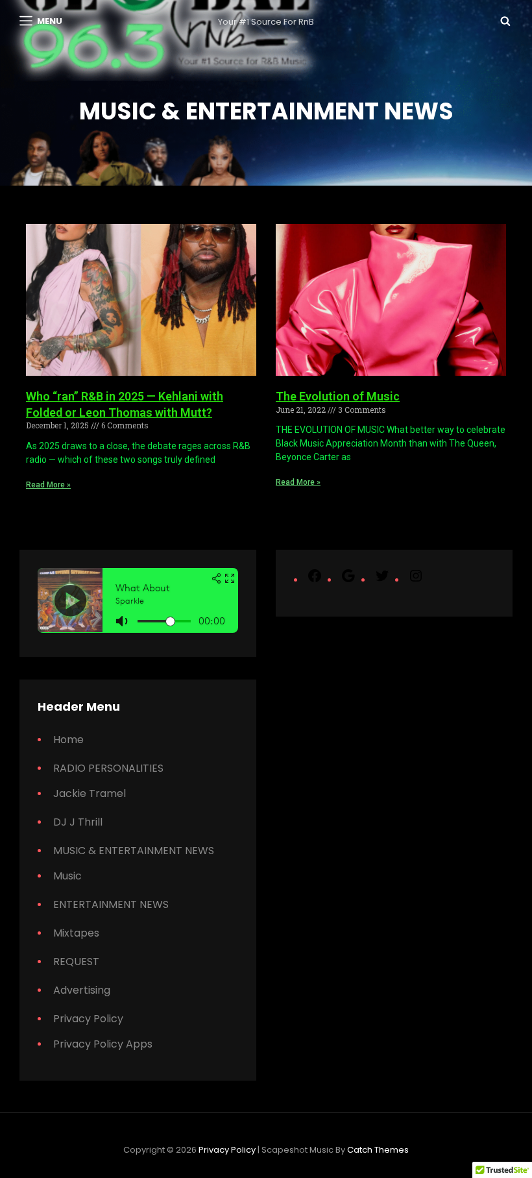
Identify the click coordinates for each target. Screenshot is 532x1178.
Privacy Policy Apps (102, 1044)
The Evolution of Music (338, 396)
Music (67, 875)
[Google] (348, 579)
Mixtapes (76, 933)
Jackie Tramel (89, 793)
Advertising (81, 990)
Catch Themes (378, 1150)
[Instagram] (416, 579)
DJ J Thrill (78, 822)
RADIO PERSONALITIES (108, 768)
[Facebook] (314, 579)
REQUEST (76, 961)
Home (68, 739)
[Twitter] (382, 579)
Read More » (48, 484)
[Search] (505, 20)
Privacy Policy (88, 1018)
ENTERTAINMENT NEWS (111, 904)
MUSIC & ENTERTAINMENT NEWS (133, 850)
